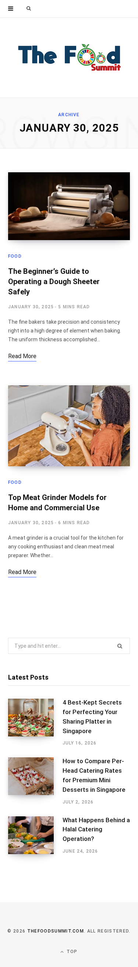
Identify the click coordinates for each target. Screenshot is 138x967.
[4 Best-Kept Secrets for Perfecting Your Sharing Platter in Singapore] (35, 722)
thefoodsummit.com (55, 931)
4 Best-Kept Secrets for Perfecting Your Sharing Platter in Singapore (92, 716)
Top (71, 951)
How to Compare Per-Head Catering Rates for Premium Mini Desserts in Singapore (94, 775)
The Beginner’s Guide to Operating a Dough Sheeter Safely (54, 281)
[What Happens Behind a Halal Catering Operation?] (35, 835)
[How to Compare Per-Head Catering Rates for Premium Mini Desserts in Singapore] (35, 781)
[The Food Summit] (69, 58)
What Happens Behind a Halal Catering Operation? (96, 829)
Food (15, 256)
